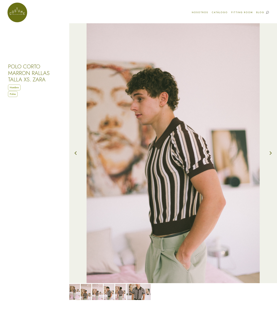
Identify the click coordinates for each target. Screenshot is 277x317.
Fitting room (242, 12)
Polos (13, 94)
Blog (260, 12)
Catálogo (220, 12)
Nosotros (200, 12)
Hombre (14, 87)
